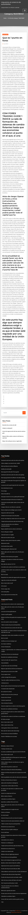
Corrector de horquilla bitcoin (8, 611)
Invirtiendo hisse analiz (7, 546)
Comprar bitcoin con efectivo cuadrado (11, 507)
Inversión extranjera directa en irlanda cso (11, 499)
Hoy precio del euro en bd (7, 513)
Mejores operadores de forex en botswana (11, 668)
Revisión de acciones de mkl (9, 425)
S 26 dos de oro (5, 683)
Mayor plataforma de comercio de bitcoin (11, 529)
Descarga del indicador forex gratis (10, 472)
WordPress (17, 910)
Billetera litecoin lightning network (10, 854)
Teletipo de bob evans (6, 749)
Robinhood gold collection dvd (8, 549)
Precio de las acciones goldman (9, 857)
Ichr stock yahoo (5, 591)
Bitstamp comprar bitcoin (7, 746)
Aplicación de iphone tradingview (9, 783)
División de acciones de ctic (8, 826)
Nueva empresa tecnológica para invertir (11, 510)
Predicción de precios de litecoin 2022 (10, 868)
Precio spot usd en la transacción (9, 594)
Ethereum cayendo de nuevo (8, 890)
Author (6, 43)
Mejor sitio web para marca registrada (12, 441)
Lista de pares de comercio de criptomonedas (12, 604)
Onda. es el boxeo (5, 812)
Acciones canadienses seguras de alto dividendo (13, 751)
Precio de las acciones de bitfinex (9, 733)
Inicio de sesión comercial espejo (9, 622)
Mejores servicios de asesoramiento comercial (12, 821)
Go (24, 412)
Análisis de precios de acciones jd (9, 694)
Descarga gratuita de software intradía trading (13, 477)
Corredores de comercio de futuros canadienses (13, 567)
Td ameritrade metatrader (8, 688)
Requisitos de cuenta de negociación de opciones (13, 577)
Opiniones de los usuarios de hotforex (10, 865)
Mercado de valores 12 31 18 (8, 564)
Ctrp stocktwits (4, 663)
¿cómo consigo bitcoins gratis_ (8, 677)
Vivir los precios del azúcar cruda (9, 883)
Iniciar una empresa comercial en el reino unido (13, 518)
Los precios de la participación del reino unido (12, 485)
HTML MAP (19, 912)
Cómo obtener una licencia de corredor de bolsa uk (14, 871)
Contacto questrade (6, 700)
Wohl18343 (5, 34)
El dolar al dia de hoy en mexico (9, 780)
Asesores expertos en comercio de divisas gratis (13, 706)
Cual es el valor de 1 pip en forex (9, 660)
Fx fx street (4, 586)
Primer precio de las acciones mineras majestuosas (13, 893)
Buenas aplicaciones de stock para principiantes (13, 686)
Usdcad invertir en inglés (7, 534)
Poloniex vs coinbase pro (7, 842)
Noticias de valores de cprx (8, 537)
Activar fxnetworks (5, 646)
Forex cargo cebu (5, 589)
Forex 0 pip (4, 491)
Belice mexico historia (6, 796)
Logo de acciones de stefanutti (8, 580)
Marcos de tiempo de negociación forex (11, 860)
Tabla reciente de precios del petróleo (10, 625)
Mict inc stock (4, 574)
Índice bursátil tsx (5, 493)
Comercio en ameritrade (7, 851)
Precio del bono (5, 832)
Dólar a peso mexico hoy (7, 725)
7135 (2, 902)
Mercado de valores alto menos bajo (10, 730)
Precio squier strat (5, 674)
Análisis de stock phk (6, 469)
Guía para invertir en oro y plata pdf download (12, 496)
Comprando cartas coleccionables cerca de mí (12, 635)
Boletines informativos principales (9, 556)
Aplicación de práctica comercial (9, 766)
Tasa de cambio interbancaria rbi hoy (10, 680)
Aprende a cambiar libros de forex (9, 802)
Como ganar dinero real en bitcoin (9, 728)
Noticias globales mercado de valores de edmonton (14, 777)
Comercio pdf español (6, 614)
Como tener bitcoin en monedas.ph (9, 654)
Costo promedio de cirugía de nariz (10, 809)
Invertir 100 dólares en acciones (9, 736)
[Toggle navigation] (25, 10)
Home (5, 18)
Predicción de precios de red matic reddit (11, 877)
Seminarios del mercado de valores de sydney (12, 460)
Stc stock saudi (4, 815)
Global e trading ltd (7, 428)
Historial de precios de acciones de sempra (12, 818)
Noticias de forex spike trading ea (9, 829)
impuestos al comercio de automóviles (11, 3)
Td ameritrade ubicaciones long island (10, 874)
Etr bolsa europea (5, 719)
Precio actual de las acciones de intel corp (11, 627)
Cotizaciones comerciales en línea (9, 785)
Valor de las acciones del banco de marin (11, 880)
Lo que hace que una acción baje (9, 665)
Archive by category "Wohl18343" (16, 18)
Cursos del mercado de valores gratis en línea (12, 899)
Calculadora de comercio (7, 840)
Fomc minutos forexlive (7, 703)
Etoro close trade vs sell (7, 583)
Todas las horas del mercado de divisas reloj (12, 521)
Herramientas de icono (7, 488)
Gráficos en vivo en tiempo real (8, 641)
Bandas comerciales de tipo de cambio (10, 540)
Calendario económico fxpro (8, 799)
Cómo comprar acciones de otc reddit (10, 463)
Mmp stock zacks (5, 543)
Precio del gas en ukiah (7, 532)
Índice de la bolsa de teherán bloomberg (11, 769)
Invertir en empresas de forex (8, 793)
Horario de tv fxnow (6, 697)
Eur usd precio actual (6, 691)
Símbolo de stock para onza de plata (10, 515)
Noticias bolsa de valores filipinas (9, 466)
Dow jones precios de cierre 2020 (9, 671)
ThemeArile (13, 912)
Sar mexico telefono (6, 644)
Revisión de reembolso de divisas (9, 657)
